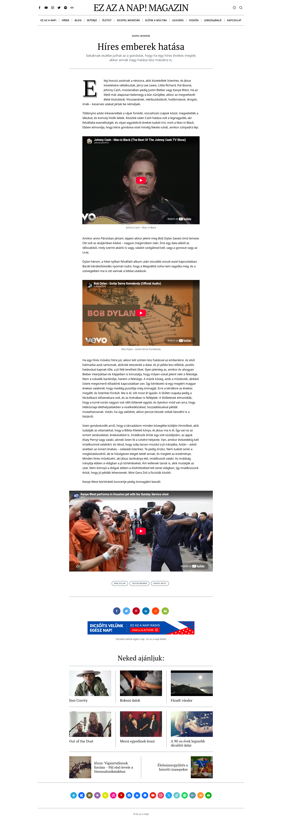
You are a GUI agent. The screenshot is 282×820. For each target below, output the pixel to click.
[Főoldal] (74, 795)
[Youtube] (153, 795)
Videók (194, 20)
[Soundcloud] (200, 795)
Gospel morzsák (128, 20)
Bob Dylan (120, 583)
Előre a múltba (156, 20)
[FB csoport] (137, 795)
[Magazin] (89, 795)
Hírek (65, 20)
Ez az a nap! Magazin (141, 7)
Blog (78, 20)
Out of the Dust (81, 741)
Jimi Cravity (78, 700)
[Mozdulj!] (121, 795)
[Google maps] (81, 795)
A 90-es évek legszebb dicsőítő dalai (188, 743)
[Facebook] (129, 795)
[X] (169, 795)
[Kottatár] (113, 795)
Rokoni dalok (130, 700)
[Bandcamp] (193, 795)
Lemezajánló (213, 20)
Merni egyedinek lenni (137, 741)
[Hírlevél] (208, 795)
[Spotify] (185, 795)
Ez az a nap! (48, 20)
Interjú (92, 20)
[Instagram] (161, 795)
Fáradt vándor (181, 700)
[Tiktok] (177, 795)
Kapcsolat (234, 20)
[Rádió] (105, 795)
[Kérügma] (97, 795)
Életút (107, 20)
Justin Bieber (139, 583)
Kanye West (159, 583)
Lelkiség (178, 20)
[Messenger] (145, 795)
